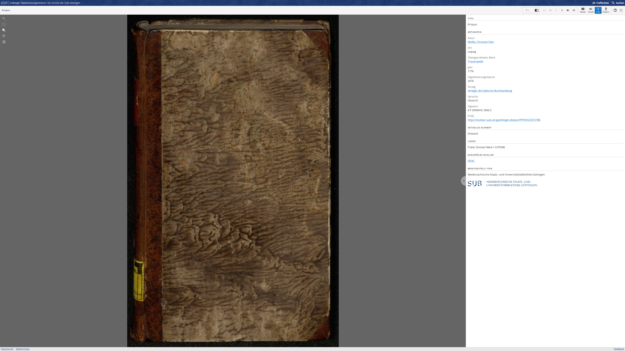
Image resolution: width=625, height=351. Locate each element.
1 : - (528, 10)
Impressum (7, 349)
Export (606, 11)
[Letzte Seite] (574, 10)
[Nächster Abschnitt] (568, 10)
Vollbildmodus (621, 10)
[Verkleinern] (4, 30)
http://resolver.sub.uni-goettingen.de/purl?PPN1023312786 (504, 120)
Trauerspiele (475, 61)
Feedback (619, 349)
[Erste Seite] (544, 10)
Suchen (617, 3)
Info (598, 11)
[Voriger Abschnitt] (550, 10)
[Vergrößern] (4, 18)
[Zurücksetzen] (4, 24)
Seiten (583, 11)
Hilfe (615, 10)
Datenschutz (23, 349)
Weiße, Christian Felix (481, 42)
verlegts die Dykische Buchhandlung (490, 90)
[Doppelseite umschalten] (537, 10)
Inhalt (591, 11)
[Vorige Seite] (556, 10)
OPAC (471, 161)
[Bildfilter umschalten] (4, 42)
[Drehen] (4, 36)
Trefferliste (600, 3)
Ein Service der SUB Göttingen (64, 2)
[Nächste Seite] (562, 10)
